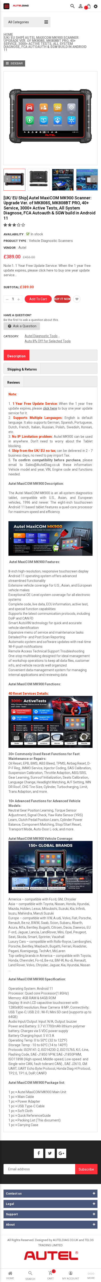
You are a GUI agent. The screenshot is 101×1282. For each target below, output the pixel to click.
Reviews (13, 382)
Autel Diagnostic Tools (41, 336)
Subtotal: (12, 287)
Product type (15, 241)
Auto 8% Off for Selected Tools (48, 341)
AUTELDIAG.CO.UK (65, 1240)
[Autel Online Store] (50, 1255)
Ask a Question (24, 326)
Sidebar (16, 63)
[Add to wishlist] (77, 299)
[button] (15, 225)
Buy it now (62, 299)
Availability (13, 234)
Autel (22, 247)
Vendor (10, 247)
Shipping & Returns (22, 369)
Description (16, 356)
